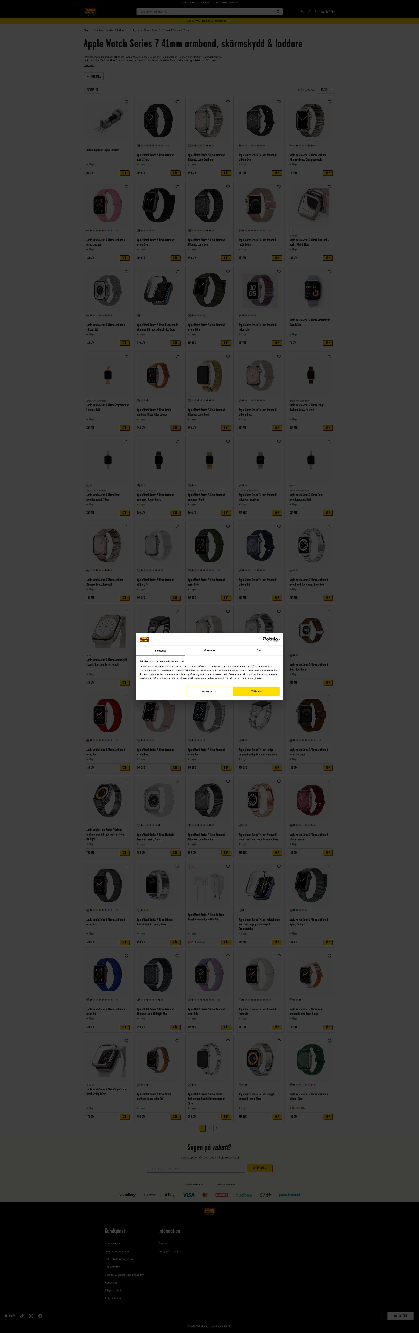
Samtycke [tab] (160, 650)
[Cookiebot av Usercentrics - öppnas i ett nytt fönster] (265, 639)
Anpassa (207, 691)
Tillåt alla (256, 691)
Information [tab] (209, 650)
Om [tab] (258, 650)
